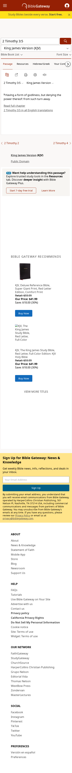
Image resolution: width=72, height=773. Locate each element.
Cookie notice (19, 627)
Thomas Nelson (21, 681)
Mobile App (18, 554)
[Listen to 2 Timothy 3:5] (44, 74)
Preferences (18, 757)
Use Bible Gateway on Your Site (30, 599)
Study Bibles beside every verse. (35, 14)
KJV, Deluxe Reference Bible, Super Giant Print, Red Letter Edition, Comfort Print (33, 288)
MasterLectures (21, 695)
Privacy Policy (22, 515)
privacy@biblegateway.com (18, 518)
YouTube (16, 735)
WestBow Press (20, 686)
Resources (22, 63)
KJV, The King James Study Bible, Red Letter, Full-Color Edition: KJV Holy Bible (35, 353)
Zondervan (18, 690)
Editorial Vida (19, 676)
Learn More (48, 190)
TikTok (15, 726)
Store (14, 559)
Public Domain (20, 161)
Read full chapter (14, 106)
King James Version (24, 155)
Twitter (15, 730)
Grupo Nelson (20, 672)
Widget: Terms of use (24, 636)
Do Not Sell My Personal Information (35, 622)
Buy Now (23, 313)
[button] (67, 5)
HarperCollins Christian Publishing (32, 667)
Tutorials (16, 595)
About (15, 540)
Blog (14, 563)
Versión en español (23, 752)
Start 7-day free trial (21, 190)
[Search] (65, 41)
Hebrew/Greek (41, 63)
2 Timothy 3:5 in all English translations (28, 110)
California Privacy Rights (27, 618)
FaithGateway (19, 653)
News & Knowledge (23, 545)
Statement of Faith (22, 550)
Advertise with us (22, 604)
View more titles (36, 391)
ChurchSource (20, 663)
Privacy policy (20, 613)
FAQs (14, 590)
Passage (7, 63)
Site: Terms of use (22, 632)
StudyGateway (20, 658)
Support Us (18, 573)
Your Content (61, 63)
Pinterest (16, 721)
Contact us (17, 608)
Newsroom (18, 568)
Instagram (17, 717)
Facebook (17, 712)
